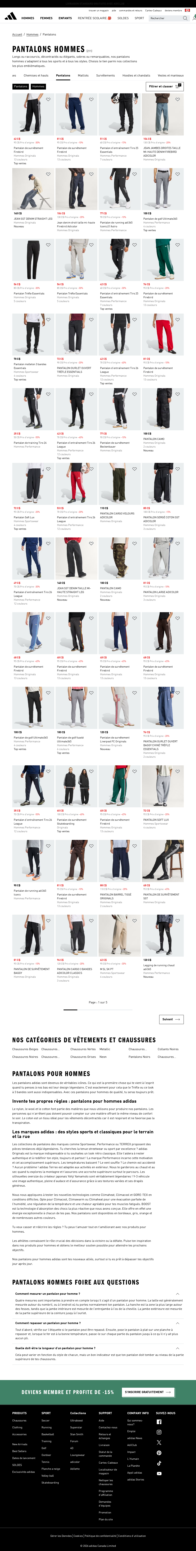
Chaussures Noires (25, 1057)
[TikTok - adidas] (170, 1464)
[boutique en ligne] (11, 16)
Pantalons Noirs (139, 1057)
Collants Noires (168, 1049)
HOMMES (27, 18)
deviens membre (173, 11)
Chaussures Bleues (49, 1050)
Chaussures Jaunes (166, 1057)
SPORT (139, 18)
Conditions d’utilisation (132, 1536)
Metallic (105, 1049)
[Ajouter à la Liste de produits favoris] (48, 100)
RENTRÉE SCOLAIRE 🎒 (94, 18)
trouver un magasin (99, 11)
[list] (98, 75)
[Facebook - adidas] (170, 1422)
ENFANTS (65, 18)
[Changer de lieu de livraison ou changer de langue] (187, 11)
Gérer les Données (61, 1536)
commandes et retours (130, 11)
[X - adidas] (170, 1443)
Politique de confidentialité (100, 1536)
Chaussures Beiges (25, 1049)
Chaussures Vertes (83, 1049)
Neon (103, 1057)
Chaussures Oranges (137, 1050)
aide (114, 11)
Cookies (78, 1536)
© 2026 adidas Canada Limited (98, 1546)
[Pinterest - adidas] (170, 1453)
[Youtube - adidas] (170, 1474)
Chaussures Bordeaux (49, 1057)
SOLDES (123, 18)
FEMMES (46, 18)
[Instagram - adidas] (170, 1433)
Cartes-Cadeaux (153, 11)
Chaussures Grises (83, 1057)
